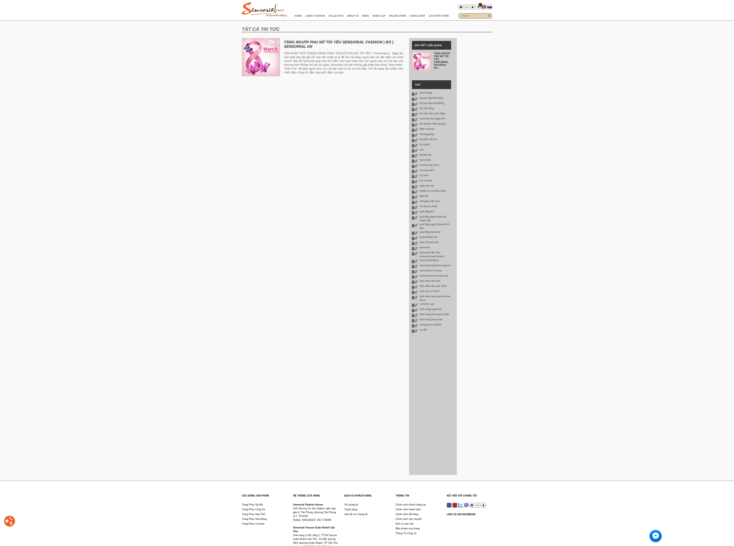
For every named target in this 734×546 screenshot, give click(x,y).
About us (353, 15)
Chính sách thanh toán (408, 509)
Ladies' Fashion (315, 15)
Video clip (378, 15)
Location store (439, 15)
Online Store (397, 15)
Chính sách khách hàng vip (410, 504)
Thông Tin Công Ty (406, 533)
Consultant (417, 15)
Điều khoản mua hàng (407, 528)
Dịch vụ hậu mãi (404, 523)
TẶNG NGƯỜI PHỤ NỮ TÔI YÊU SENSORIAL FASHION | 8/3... (442, 60)
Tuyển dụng (350, 509)
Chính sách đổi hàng (406, 514)
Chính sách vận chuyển (408, 519)
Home (298, 15)
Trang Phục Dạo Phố (253, 514)
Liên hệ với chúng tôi (356, 514)
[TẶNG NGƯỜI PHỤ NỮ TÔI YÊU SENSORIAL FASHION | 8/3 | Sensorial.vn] (261, 57)
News (365, 15)
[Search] (489, 16)
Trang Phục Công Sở (253, 509)
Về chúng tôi (351, 504)
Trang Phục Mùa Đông (254, 519)
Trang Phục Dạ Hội (252, 504)
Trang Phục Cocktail (253, 523)
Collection (336, 15)
